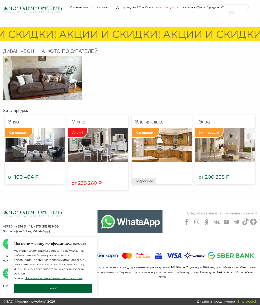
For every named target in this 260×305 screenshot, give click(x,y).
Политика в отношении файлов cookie (53, 278)
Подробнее (144, 181)
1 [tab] (92, 164)
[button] (91, 7)
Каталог (102, 7)
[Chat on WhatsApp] (130, 221)
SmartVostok (247, 301)
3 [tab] (104, 164)
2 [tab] (98, 164)
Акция (169, 7)
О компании (79, 7)
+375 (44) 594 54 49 (17, 226)
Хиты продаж (15, 110)
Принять (52, 288)
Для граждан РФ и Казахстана (138, 7)
